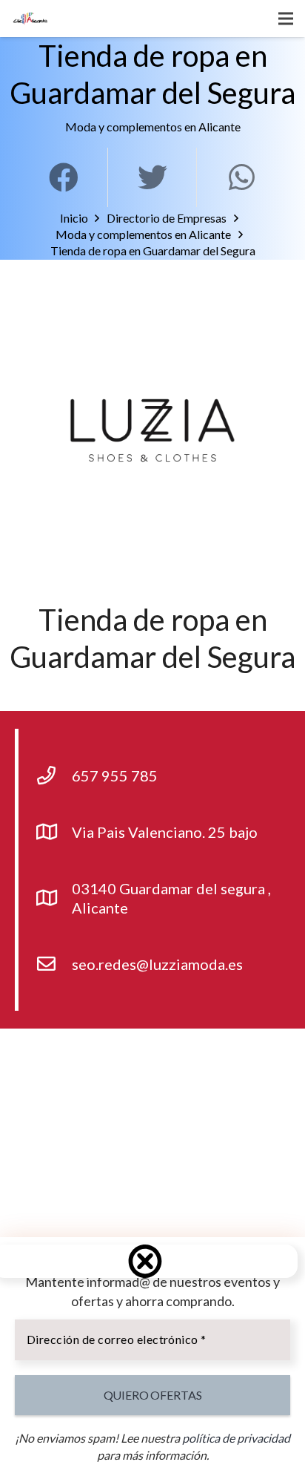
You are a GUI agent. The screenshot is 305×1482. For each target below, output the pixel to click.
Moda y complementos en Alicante (153, 126)
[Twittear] (152, 177)
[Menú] (286, 18)
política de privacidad (236, 1438)
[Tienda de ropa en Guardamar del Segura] (152, 430)
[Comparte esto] (63, 177)
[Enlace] (30, 18)
